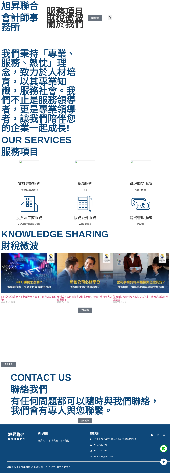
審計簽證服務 (29, 183)
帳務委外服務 (85, 218)
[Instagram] (158, 435)
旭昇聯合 (20, 6)
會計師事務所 (20, 22)
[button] (110, 17)
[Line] (164, 435)
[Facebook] (152, 435)
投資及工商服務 (29, 218)
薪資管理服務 (141, 218)
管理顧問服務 (141, 183)
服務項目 (65, 12)
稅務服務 (85, 183)
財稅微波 (65, 18)
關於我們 (65, 24)
